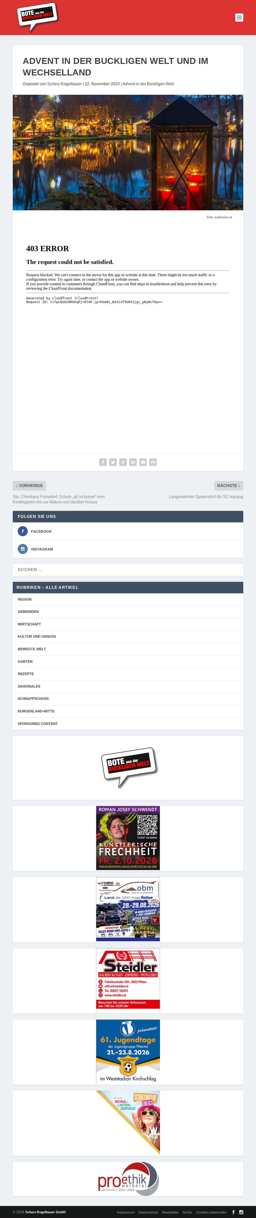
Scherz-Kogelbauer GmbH (45, 1212)
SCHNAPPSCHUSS (33, 699)
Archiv (187, 1212)
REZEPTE (26, 674)
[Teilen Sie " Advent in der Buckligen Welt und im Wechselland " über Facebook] (103, 462)
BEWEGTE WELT (32, 649)
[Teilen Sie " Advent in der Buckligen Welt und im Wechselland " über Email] (143, 462)
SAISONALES (29, 686)
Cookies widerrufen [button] (211, 1212)
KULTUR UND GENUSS (37, 636)
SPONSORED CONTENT (38, 724)
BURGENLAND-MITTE (36, 711)
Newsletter (170, 1212)
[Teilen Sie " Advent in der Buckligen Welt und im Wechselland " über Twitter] (113, 462)
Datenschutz (148, 1212)
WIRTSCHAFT (29, 624)
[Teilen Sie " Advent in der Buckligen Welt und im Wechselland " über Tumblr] (123, 462)
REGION (25, 599)
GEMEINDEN (28, 612)
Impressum (126, 1212)
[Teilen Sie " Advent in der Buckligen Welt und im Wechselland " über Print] (153, 462)
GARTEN (25, 662)
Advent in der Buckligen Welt (148, 84)
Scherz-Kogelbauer (64, 84)
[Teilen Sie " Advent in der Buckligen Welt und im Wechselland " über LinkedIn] (133, 462)
